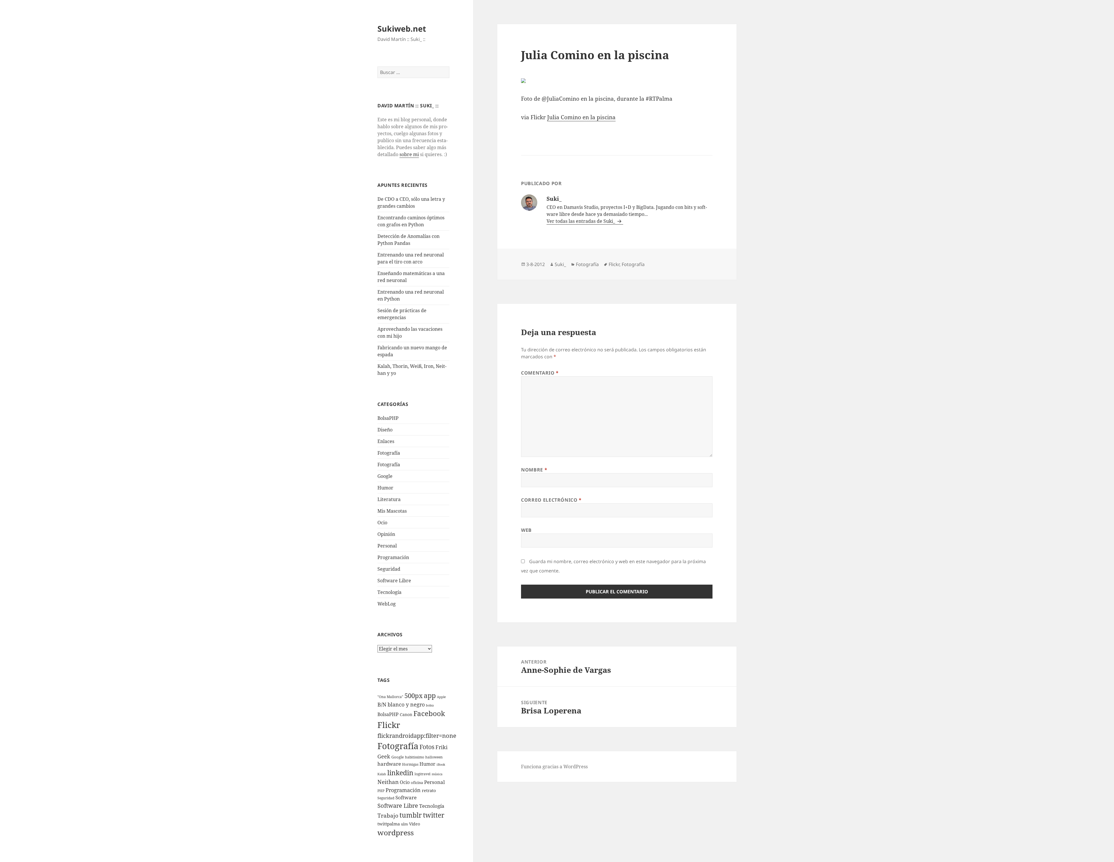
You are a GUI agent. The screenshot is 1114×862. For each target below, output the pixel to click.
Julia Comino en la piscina (581, 117)
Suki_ (560, 264)
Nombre (534, 470)
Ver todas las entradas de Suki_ (581, 221)
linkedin (400, 772)
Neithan (388, 782)
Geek (383, 756)
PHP (380, 790)
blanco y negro (406, 704)
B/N (381, 704)
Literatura (389, 499)
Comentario (540, 373)
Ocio (382, 522)
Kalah (381, 774)
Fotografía (388, 464)
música (437, 774)
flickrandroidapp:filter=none (416, 735)
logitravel (423, 774)
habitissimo (414, 757)
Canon (406, 714)
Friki (441, 747)
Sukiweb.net (401, 28)
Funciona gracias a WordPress (554, 766)
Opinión (386, 534)
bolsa (430, 705)
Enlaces (385, 441)
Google (385, 476)
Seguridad (388, 569)
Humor (385, 488)
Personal (387, 546)
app (430, 695)
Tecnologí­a (389, 592)
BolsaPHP (388, 418)
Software (406, 797)
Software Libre (394, 580)
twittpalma (388, 824)
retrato (429, 790)
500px (413, 695)
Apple (441, 697)
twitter (433, 815)
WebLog (386, 604)
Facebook (429, 713)
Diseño (385, 430)
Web (526, 530)
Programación (393, 557)
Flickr (388, 724)
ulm (404, 824)
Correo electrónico (551, 500)
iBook (441, 764)
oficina (417, 782)
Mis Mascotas (392, 511)
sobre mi (409, 154)
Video (414, 824)
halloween (434, 757)
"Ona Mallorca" (390, 697)
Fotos (426, 747)
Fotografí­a (388, 453)
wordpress (395, 832)
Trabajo (387, 815)
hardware (389, 763)
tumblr (410, 815)
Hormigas (410, 764)
